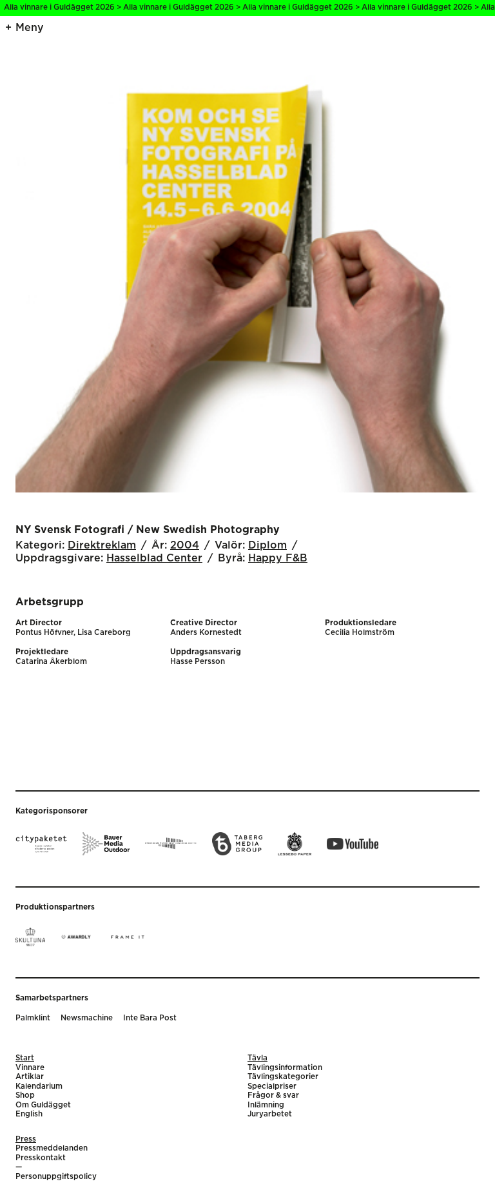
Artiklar (29, 1076)
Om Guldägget (43, 1105)
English (29, 1114)
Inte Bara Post (150, 1018)
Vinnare (29, 1067)
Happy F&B (277, 558)
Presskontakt (40, 1158)
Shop (25, 1095)
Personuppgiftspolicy (56, 1176)
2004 (184, 545)
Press (25, 1139)
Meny (29, 28)
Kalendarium (39, 1086)
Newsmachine (87, 1018)
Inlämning (266, 1105)
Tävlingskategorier (283, 1076)
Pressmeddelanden (51, 1148)
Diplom (267, 545)
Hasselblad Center (154, 558)
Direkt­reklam (102, 545)
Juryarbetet (270, 1114)
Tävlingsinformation (285, 1067)
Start (24, 1058)
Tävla (257, 1058)
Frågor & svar (273, 1095)
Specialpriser (272, 1086)
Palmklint (32, 1018)
